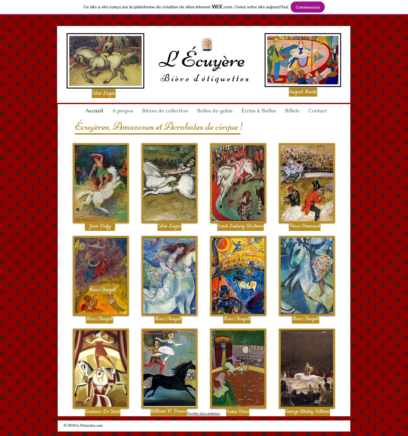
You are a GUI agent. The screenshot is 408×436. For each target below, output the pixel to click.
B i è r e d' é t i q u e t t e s (204, 78)
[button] (103, 93)
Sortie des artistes (204, 413)
